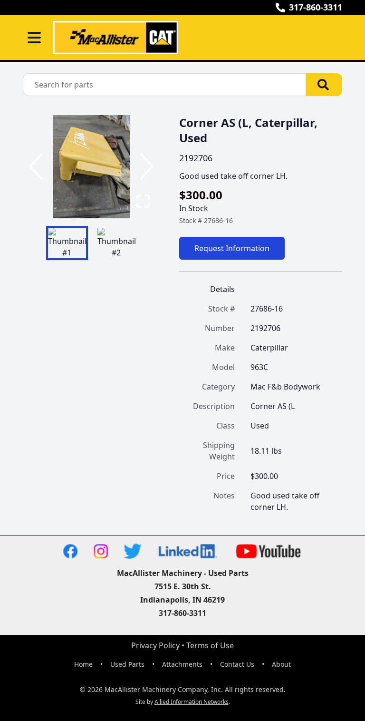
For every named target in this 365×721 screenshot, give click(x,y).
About (281, 664)
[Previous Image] (38, 166)
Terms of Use (210, 645)
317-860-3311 (315, 7)
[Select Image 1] (67, 243)
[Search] (324, 84)
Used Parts (127, 664)
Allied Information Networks (191, 702)
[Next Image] (145, 166)
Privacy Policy (155, 645)
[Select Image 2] (116, 243)
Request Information (231, 248)
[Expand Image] (143, 201)
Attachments (182, 664)
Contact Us (237, 664)
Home (83, 664)
